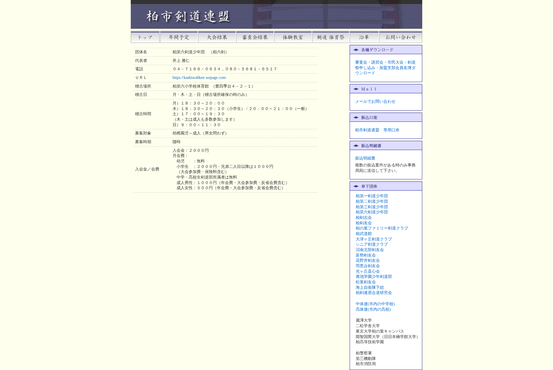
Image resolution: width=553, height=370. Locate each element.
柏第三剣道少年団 (372, 207)
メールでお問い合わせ (375, 101)
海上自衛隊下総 (370, 287)
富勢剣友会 (366, 255)
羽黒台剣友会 (368, 266)
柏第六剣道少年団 (372, 212)
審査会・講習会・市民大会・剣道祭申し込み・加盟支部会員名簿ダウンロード (385, 67)
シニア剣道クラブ (372, 244)
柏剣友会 (364, 223)
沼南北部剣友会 (370, 250)
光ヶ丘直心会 (368, 271)
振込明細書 (365, 158)
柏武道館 (364, 234)
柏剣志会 (364, 217)
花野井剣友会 (368, 260)
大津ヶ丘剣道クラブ (374, 239)
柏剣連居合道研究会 (374, 293)
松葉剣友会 (366, 282)
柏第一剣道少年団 (372, 196)
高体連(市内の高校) (373, 309)
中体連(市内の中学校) (375, 304)
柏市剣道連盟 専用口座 (377, 130)
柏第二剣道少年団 (372, 201)
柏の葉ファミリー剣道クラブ (382, 228)
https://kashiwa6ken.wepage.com (199, 77)
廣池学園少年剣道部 (374, 276)
